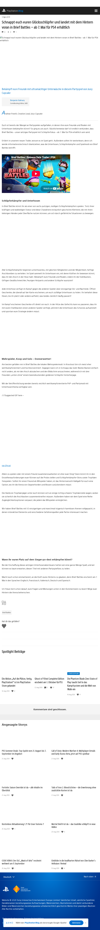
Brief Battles (6, 612)
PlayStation (15, 10)
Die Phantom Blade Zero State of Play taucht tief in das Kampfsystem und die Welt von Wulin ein (82, 684)
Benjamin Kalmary (17, 100)
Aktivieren (76, 923)
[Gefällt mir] (12, 691)
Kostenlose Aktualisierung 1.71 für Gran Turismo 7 (23, 824)
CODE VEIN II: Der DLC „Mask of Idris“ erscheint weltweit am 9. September (21, 862)
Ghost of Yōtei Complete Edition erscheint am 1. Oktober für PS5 (49, 680)
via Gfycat (6, 465)
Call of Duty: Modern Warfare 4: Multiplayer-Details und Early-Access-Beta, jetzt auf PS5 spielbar (73, 752)
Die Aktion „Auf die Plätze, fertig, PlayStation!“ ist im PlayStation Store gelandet (17, 682)
